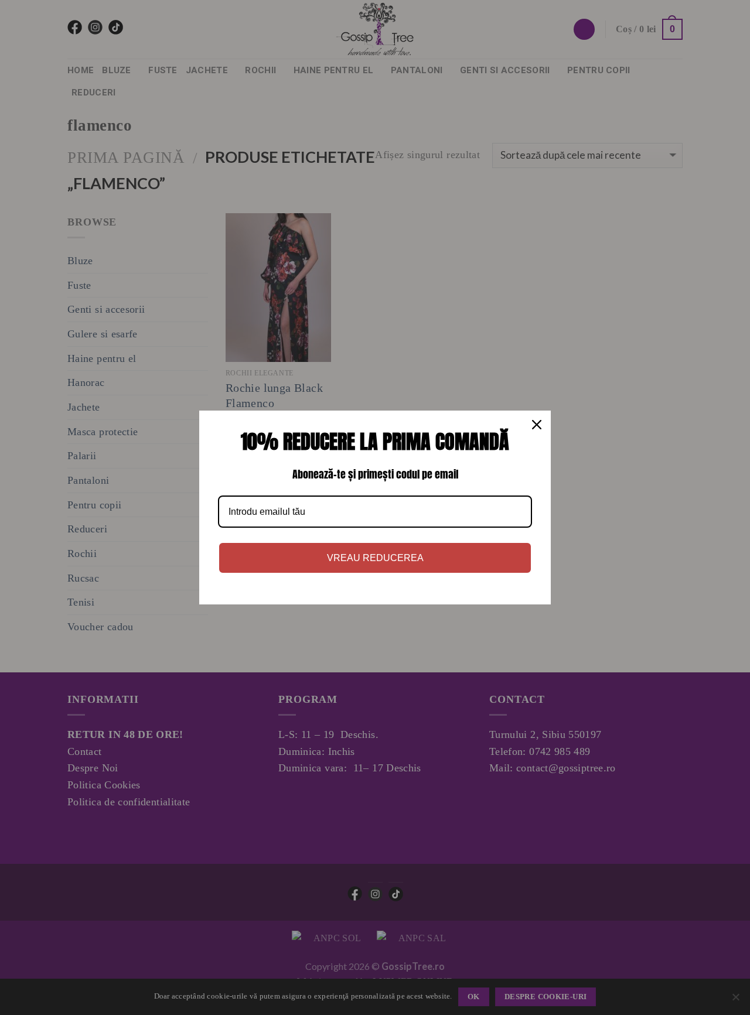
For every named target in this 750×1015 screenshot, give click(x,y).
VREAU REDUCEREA (375, 558)
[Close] (537, 425)
